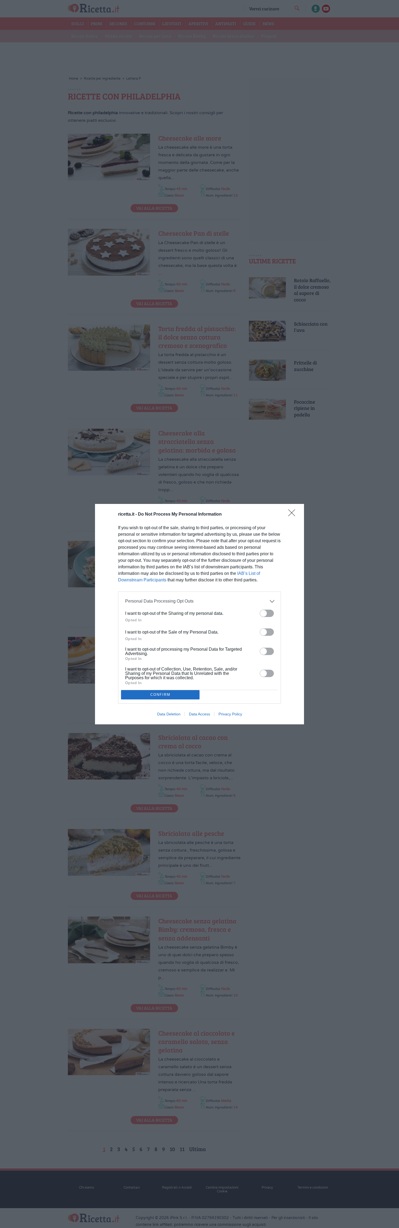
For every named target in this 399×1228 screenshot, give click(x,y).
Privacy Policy (230, 714)
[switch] (267, 613)
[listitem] (199, 601)
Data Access (199, 714)
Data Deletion (168, 714)
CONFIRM (160, 695)
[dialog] (199, 614)
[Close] (293, 514)
